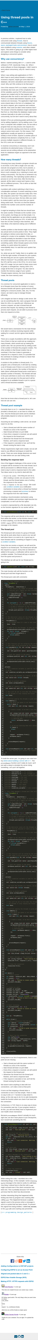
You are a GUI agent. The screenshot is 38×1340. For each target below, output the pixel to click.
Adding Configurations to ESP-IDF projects (17, 1266)
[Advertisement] (19, 1234)
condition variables (13, 487)
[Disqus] (19, 1306)
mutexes (19, 47)
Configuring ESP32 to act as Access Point (17, 1270)
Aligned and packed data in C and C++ (15, 1273)
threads (19, 41)
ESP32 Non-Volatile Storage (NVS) (14, 1277)
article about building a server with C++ (17, 761)
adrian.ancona (13, 26)
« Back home (5, 10)
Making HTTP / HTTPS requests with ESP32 (17, 1281)
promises (25, 491)
